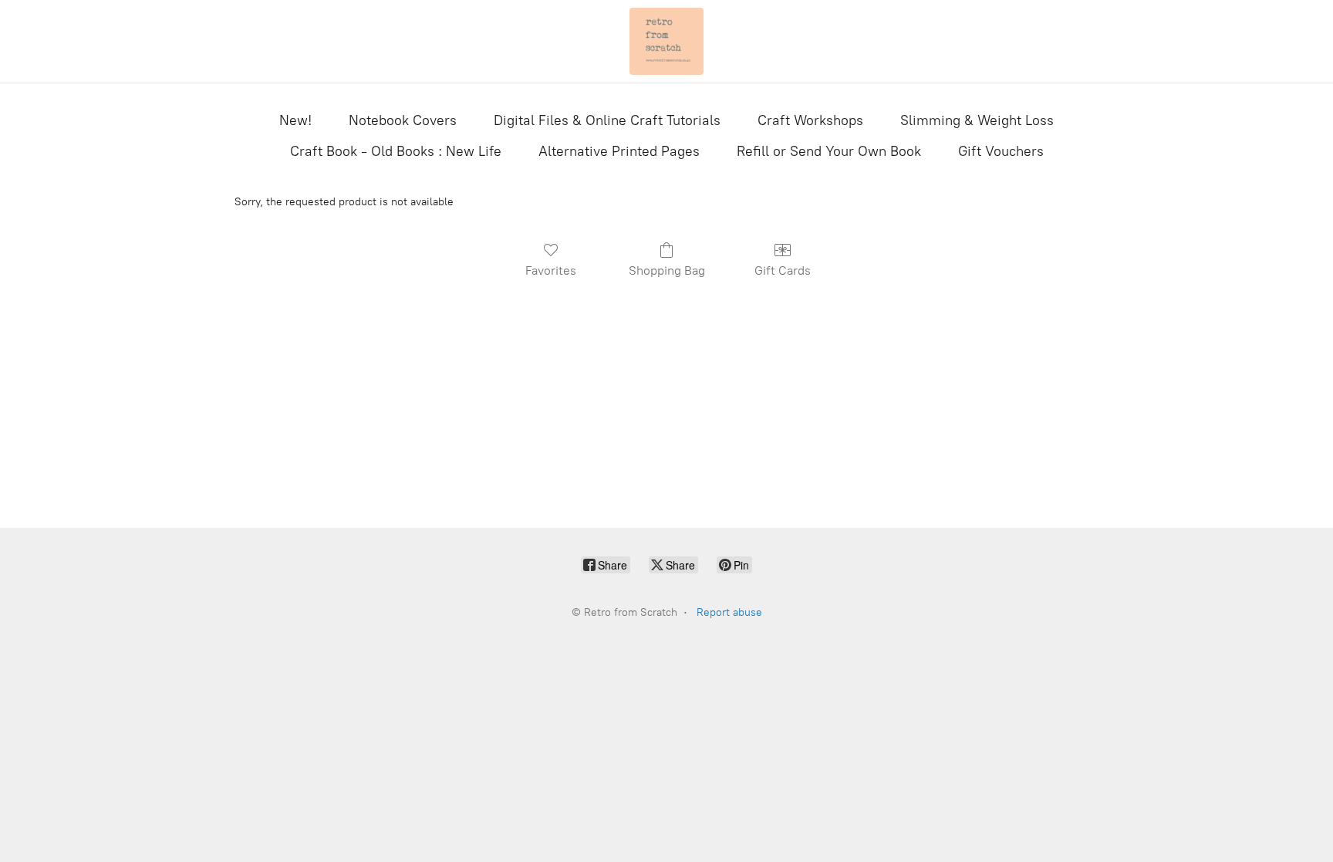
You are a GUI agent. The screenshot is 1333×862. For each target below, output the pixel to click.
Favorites (550, 270)
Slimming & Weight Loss (977, 120)
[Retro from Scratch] (666, 41)
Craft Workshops (810, 120)
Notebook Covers (403, 120)
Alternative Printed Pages (619, 151)
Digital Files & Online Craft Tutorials (607, 120)
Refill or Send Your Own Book (829, 151)
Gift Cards (782, 270)
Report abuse (729, 612)
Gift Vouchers (1001, 151)
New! (295, 120)
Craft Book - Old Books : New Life (395, 151)
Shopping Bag (667, 270)
